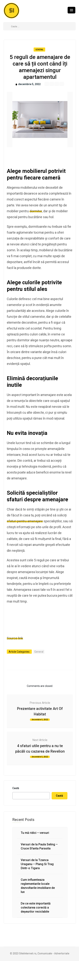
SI (11, 11)
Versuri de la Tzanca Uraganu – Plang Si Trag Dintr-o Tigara (37, 864)
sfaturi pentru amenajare (25, 521)
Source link (15, 638)
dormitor (36, 211)
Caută (15, 788)
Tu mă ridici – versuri (35, 833)
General (39, 50)
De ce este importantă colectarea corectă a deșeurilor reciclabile (36, 907)
